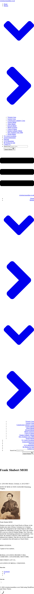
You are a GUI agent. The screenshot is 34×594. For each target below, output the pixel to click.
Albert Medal (11, 124)
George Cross (12, 119)
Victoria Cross (12, 117)
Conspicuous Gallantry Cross (16, 120)
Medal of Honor (12, 127)
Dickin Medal (12, 134)
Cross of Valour (12, 129)
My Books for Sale (9, 143)
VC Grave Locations (10, 136)
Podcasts (6, 139)
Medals (32, 200)
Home (5, 4)
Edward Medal (12, 126)
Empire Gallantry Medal (15, 131)
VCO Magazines (9, 141)
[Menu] (17, 173)
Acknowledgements (10, 137)
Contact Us (7, 144)
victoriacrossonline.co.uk (7, 1)
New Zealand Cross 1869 (15, 132)
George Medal (12, 122)
